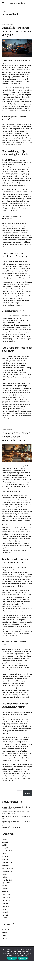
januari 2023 (6, 897)
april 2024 (5, 877)
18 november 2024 (7, 24)
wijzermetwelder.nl (17, 3)
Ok (12, 958)
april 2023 (5, 889)
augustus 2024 (7, 871)
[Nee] (28, 954)
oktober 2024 (6, 865)
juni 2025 (5, 854)
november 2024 (7, 862)
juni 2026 (5, 842)
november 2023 (7, 880)
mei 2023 (5, 886)
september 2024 (7, 868)
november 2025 (7, 851)
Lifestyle (4, 935)
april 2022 (5, 918)
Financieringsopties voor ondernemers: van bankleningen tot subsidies (16, 826)
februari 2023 (6, 894)
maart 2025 (5, 859)
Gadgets (5, 932)
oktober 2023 (6, 883)
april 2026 (5, 845)
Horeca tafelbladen (16, 572)
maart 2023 (5, 891)
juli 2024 (4, 874)
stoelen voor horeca (8, 477)
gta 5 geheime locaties (9, 390)
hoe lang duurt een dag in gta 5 (18, 178)
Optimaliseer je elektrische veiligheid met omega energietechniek (15, 812)
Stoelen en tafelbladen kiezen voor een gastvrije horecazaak (16, 437)
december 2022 (7, 900)
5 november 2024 (7, 429)
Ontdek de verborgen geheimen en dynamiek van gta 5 (16, 31)
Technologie (6, 938)
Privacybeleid (23, 958)
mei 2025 (5, 856)
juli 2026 (4, 839)
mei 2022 (5, 915)
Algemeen (5, 929)
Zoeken (4, 791)
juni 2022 (5, 912)
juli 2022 (4, 909)
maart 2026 (5, 848)
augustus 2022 (7, 906)
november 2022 (7, 903)
